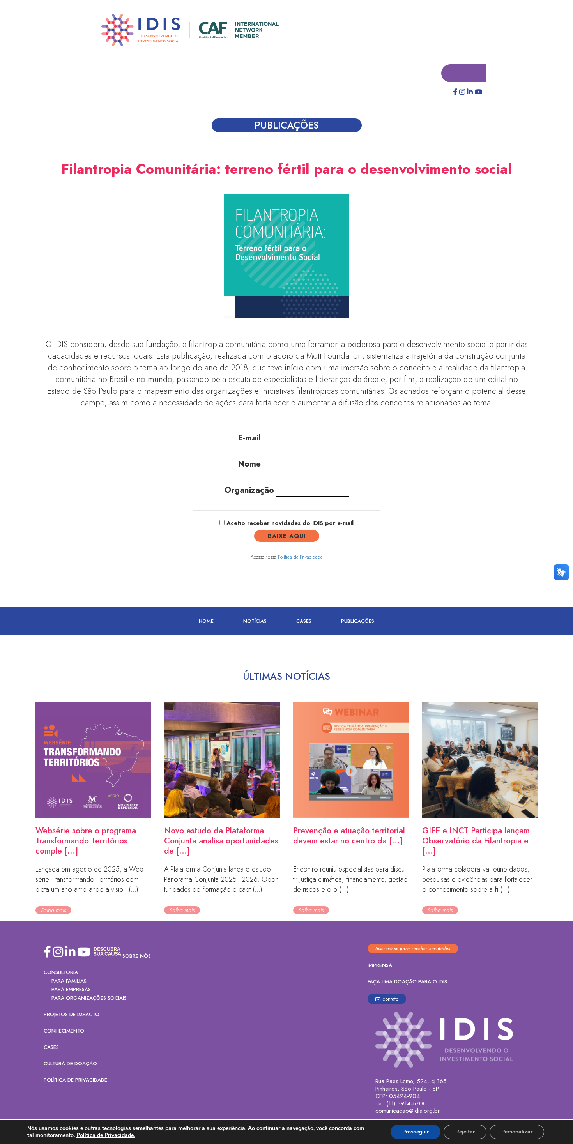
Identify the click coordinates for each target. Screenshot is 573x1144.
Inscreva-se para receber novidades (412, 949)
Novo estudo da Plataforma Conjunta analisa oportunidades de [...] (221, 841)
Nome (250, 464)
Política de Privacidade (300, 557)
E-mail (250, 438)
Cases (303, 621)
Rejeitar (465, 1131)
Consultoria (61, 972)
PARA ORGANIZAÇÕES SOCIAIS (89, 998)
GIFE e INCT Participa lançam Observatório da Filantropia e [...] (476, 841)
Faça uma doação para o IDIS (407, 982)
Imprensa (380, 965)
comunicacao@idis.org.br (407, 1111)
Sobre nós (136, 956)
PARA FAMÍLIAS (69, 981)
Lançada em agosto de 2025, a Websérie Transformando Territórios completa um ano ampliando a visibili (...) (90, 880)
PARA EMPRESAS (71, 990)
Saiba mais (53, 910)
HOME (206, 621)
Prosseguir (415, 1131)
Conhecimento (64, 1031)
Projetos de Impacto (71, 1014)
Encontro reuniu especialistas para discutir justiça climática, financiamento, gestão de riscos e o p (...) (350, 880)
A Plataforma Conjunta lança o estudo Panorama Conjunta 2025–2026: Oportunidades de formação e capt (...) (221, 880)
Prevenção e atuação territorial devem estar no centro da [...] (349, 836)
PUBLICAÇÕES (357, 621)
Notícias (255, 621)
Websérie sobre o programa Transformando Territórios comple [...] (85, 841)
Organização (250, 490)
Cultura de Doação (70, 1064)
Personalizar (516, 1131)
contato (390, 999)
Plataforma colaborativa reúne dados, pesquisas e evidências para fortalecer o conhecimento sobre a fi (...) (477, 880)
